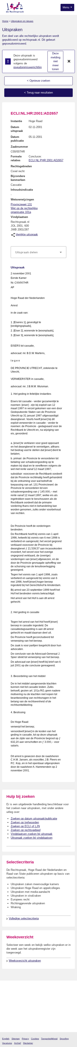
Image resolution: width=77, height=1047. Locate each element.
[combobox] (38, 252)
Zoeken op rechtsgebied (25, 830)
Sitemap (16, 1038)
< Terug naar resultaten (38, 92)
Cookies (35, 1038)
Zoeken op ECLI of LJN (25, 826)
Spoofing (64, 1038)
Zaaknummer (19, 146)
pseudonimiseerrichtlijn (27, 67)
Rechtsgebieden (21, 166)
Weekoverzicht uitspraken (25, 960)
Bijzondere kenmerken (18, 177)
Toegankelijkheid (49, 1038)
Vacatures (7, 1043)
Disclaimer (28, 1043)
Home (5, 21)
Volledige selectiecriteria (24, 918)
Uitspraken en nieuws (22, 21)
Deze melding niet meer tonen (55, 61)
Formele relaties (16, 158)
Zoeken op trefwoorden (25, 822)
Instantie (16, 121)
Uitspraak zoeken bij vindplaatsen (31, 837)
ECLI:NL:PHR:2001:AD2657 (46, 160)
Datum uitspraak (17, 128)
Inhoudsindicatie (22, 189)
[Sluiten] (69, 61)
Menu (66, 7)
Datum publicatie (17, 138)
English (5, 1038)
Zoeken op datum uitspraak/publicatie (34, 818)
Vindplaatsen (19, 217)
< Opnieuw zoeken (38, 80)
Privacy (25, 1038)
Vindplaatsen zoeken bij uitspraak (31, 833)
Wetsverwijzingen (22, 199)
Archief (17, 1043)
